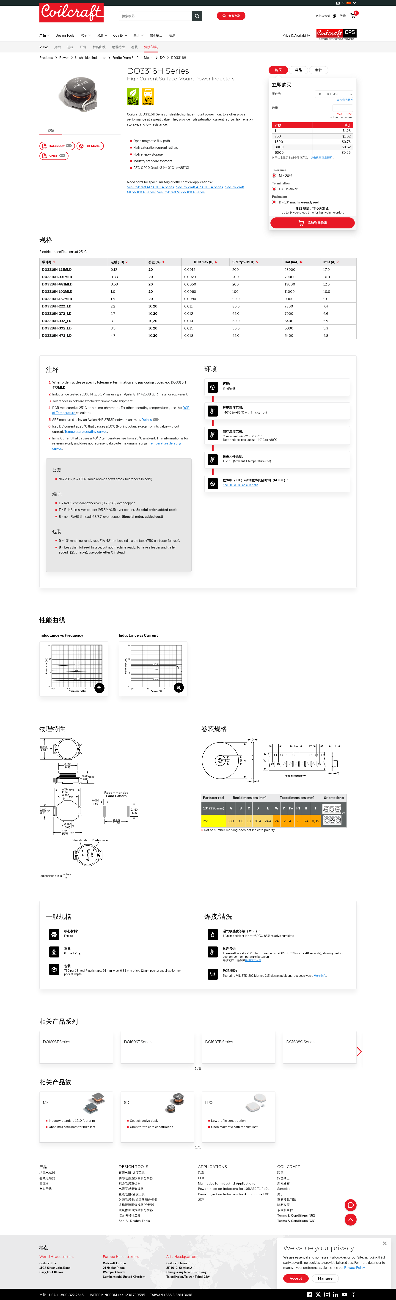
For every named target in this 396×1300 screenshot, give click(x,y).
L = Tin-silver (288, 189)
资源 (51, 130)
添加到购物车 (317, 223)
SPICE (53, 156)
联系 (172, 35)
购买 (278, 70)
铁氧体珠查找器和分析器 (136, 1210)
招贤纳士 (156, 35)
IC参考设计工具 (130, 1215)
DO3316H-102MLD (57, 291)
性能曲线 (99, 47)
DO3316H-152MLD (57, 299)
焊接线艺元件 (253, 960)
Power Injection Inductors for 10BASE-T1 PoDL (234, 1188)
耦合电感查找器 (129, 1183)
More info (320, 975)
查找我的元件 (345, 99)
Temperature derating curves (85, 431)
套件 (318, 70)
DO (162, 58)
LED (201, 1178)
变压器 (44, 1183)
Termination (281, 183)
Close (384, 1243)
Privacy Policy (354, 1268)
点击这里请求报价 (322, 157)
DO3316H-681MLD (57, 284)
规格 (70, 47)
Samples (283, 1188)
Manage (325, 1278)
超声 (201, 1199)
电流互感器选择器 (131, 1188)
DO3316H (178, 58)
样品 (298, 70)
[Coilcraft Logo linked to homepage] (71, 13)
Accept (296, 1278)
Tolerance (279, 170)
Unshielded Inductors (90, 58)
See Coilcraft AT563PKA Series (199, 187)
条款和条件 (285, 1210)
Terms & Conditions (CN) (296, 1221)
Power (64, 58)
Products (46, 58)
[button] (359, 1052)
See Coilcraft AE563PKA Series (150, 187)
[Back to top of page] (351, 1220)
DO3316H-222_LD (57, 306)
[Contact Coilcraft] (351, 1205)
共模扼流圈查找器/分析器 (136, 1205)
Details (147, 420)
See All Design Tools (134, 1221)
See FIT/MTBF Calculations (240, 485)
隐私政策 (283, 1205)
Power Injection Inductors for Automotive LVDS (234, 1194)
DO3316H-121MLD (57, 270)
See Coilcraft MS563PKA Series (181, 192)
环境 (83, 47)
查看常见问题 (286, 1199)
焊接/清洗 (151, 47)
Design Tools (65, 35)
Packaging (279, 196)
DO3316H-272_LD (57, 313)
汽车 (201, 1172)
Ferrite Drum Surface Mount (133, 58)
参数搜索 (234, 15)
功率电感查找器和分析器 (136, 1178)
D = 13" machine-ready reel (299, 202)
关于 (280, 1194)
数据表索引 (323, 15)
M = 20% (285, 176)
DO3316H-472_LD (57, 335)
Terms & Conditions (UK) (296, 1215)
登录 (343, 15)
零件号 (276, 94)
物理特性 (118, 47)
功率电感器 (47, 1172)
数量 (275, 108)
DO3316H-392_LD (57, 328)
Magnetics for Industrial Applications (226, 1183)
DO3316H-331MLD (57, 277)
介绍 (57, 47)
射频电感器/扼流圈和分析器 (138, 1199)
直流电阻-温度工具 (132, 1172)
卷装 (134, 47)
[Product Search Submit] (197, 16)
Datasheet (57, 146)
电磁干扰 (45, 1188)
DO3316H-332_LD (57, 321)
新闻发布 (283, 1183)
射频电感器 (47, 1178)
